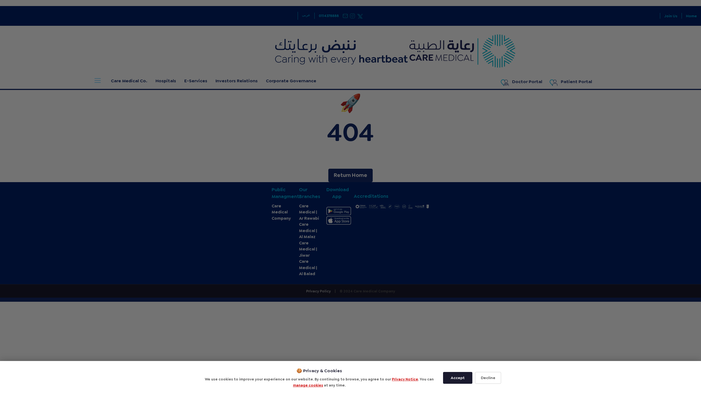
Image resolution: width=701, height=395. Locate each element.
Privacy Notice (405, 379)
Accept (458, 377)
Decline (488, 377)
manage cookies (308, 385)
